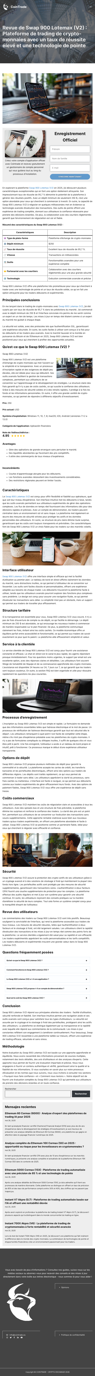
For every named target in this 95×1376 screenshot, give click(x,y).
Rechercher (10, 1089)
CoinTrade (19, 7)
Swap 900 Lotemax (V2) (41, 188)
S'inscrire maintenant (70, 177)
